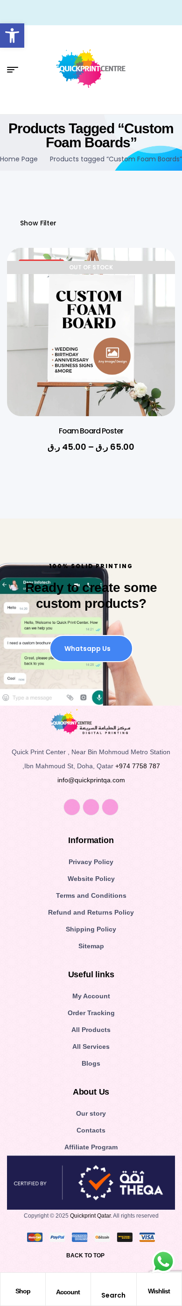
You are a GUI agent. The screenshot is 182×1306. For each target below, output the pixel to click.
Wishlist (159, 1291)
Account (68, 1292)
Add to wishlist (154, 273)
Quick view (154, 297)
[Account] (68, 1282)
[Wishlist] (159, 1282)
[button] (12, 35)
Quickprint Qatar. (91, 1215)
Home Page (19, 159)
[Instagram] (91, 807)
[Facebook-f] (71, 807)
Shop (22, 1291)
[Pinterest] (110, 807)
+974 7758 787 (137, 766)
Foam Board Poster (91, 431)
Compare (154, 320)
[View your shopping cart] (171, 69)
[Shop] (23, 1282)
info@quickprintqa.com (91, 780)
